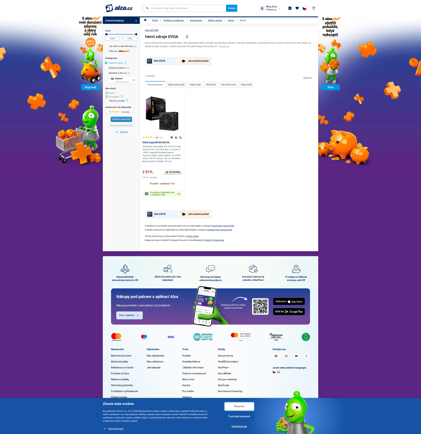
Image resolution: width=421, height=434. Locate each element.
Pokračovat (224, 46)
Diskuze (307, 77)
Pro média (188, 391)
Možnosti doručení (121, 355)
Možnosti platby (119, 361)
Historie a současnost (194, 373)
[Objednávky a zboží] (290, 8)
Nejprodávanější (176, 84)
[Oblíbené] (297, 8)
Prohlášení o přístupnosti (124, 391)
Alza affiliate (224, 373)
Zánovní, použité (117, 101)
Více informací (115, 428)
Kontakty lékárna (191, 361)
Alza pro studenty (227, 379)
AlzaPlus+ (223, 367)
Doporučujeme (155, 84)
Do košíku (174, 172)
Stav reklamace (155, 361)
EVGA (155, 20)
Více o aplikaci (127, 315)
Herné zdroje (193, 236)
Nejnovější (246, 84)
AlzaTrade (223, 385)
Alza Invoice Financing (230, 391)
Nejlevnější (195, 84)
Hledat (231, 8)
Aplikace (187, 397)
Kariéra (186, 385)
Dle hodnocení (228, 84)
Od (106, 34)
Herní (243, 20)
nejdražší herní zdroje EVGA (219, 230)
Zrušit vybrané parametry (121, 125)
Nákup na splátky (120, 379)
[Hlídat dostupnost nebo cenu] (176, 137)
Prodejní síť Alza (120, 373)
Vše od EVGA (151, 30)
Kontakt (186, 355)
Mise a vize (188, 379)
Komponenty (196, 20)
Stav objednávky (155, 355)
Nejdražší (211, 84)
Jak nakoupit (153, 367)
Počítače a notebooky (173, 20)
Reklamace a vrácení (122, 367)
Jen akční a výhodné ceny (121, 46)
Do (136, 34)
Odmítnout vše (239, 426)
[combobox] (184, 8)
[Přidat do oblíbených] (171, 137)
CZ (278, 371)
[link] (121, 132)
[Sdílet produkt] (187, 36)
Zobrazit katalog (114, 20)
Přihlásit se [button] (271, 9)
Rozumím (239, 406)
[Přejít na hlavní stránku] (119, 8)
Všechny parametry (121, 119)
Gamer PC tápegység (214, 240)
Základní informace (193, 367)
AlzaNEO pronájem (228, 361)
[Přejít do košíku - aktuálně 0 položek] (314, 8)
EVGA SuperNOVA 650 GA (155, 142)
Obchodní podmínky (122, 385)
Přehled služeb (119, 397)
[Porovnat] (180, 137)
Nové (111, 93)
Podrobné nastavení (239, 416)
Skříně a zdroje (215, 20)
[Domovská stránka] (145, 20)
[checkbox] (121, 47)
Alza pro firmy (225, 355)
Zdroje (231, 20)
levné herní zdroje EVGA (223, 226)
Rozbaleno (114, 97)
